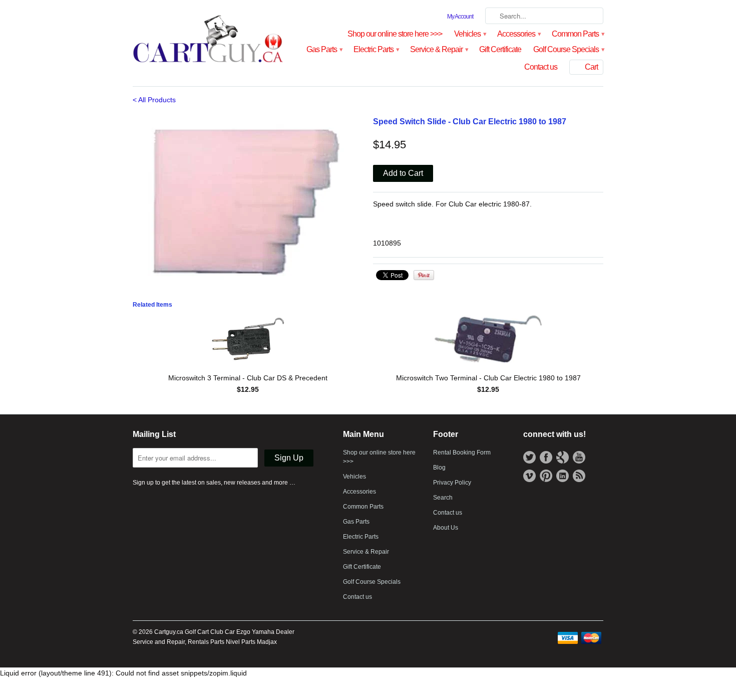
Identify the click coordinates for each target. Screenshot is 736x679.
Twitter (529, 457)
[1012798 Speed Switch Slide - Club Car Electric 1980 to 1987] (248, 200)
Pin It (424, 275)
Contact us (540, 67)
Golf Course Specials (568, 49)
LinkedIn (562, 476)
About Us (445, 527)
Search (443, 497)
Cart (591, 67)
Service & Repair (438, 49)
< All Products (154, 100)
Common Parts (577, 34)
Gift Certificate (500, 49)
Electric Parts (375, 49)
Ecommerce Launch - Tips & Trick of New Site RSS (579, 476)
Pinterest (546, 476)
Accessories (518, 34)
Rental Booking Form (462, 452)
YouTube (579, 457)
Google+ (562, 457)
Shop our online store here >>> (394, 34)
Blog (439, 467)
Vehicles (469, 34)
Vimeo (529, 476)
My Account (460, 16)
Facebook (546, 457)
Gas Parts (323, 49)
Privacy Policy (452, 482)
